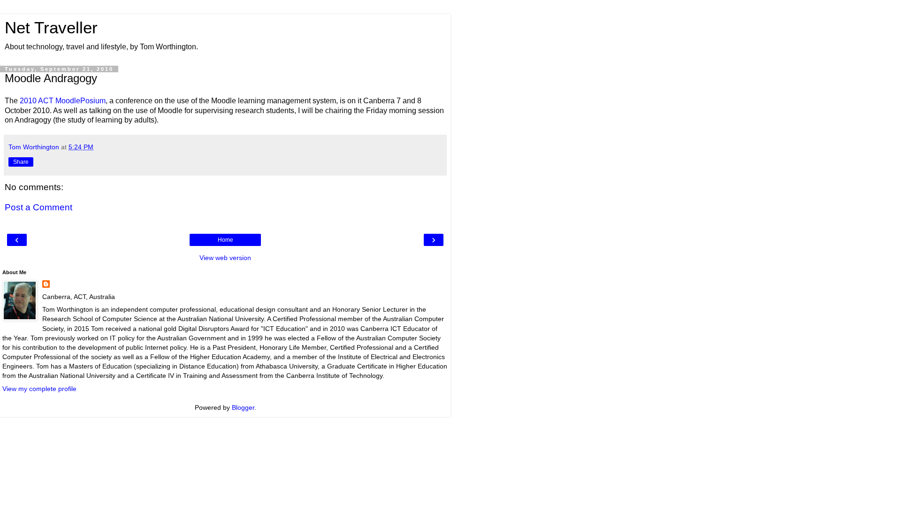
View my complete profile (39, 388)
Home (225, 240)
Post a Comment (38, 207)
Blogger (243, 407)
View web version (225, 257)
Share (21, 162)
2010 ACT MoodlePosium (63, 101)
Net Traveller (51, 28)
